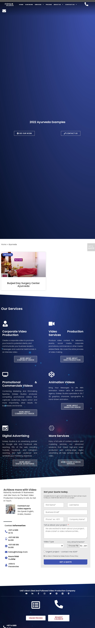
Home (21, 4)
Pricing (49, 4)
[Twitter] (50, 593)
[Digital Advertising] (5, 428)
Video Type (49, 542)
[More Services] (51, 428)
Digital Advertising (15, 436)
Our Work (29, 4)
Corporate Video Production (14, 333)
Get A (91, 247)
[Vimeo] (62, 593)
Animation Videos (62, 382)
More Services (59, 436)
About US (57, 4)
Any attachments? (75, 542)
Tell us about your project (55, 525)
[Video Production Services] (51, 324)
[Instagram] (44, 593)
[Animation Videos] (51, 374)
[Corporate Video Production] (5, 324)
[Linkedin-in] (32, 593)
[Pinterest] (56, 593)
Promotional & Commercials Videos (19, 384)
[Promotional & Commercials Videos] (5, 374)
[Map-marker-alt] (68, 593)
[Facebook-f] (38, 593)
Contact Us (69, 4)
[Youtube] (26, 593)
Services (38, 4)
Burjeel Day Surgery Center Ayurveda (23, 284)
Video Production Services (66, 333)
